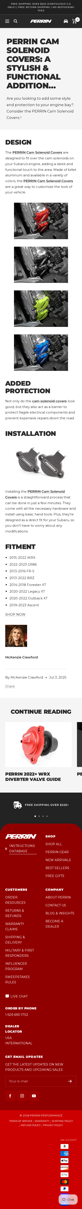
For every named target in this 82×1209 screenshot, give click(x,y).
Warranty (42, 1121)
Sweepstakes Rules (17, 979)
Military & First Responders (19, 953)
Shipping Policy (62, 1121)
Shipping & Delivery (15, 939)
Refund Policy (31, 1125)
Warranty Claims (14, 926)
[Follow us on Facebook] (10, 1096)
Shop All (53, 844)
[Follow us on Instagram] (22, 1096)
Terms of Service (20, 1121)
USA (8, 1038)
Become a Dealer (54, 924)
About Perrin (58, 897)
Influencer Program (16, 966)
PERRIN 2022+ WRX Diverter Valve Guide (33, 776)
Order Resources (15, 900)
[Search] (15, 21)
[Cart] (74, 21)
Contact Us (55, 905)
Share (10, 686)
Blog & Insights (59, 913)
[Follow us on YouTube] (34, 1096)
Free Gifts (54, 876)
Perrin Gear (57, 852)
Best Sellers (57, 868)
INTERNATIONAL (18, 1043)
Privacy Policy (53, 1125)
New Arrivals (58, 860)
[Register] (70, 1081)
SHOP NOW (15, 614)
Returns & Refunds (14, 913)
